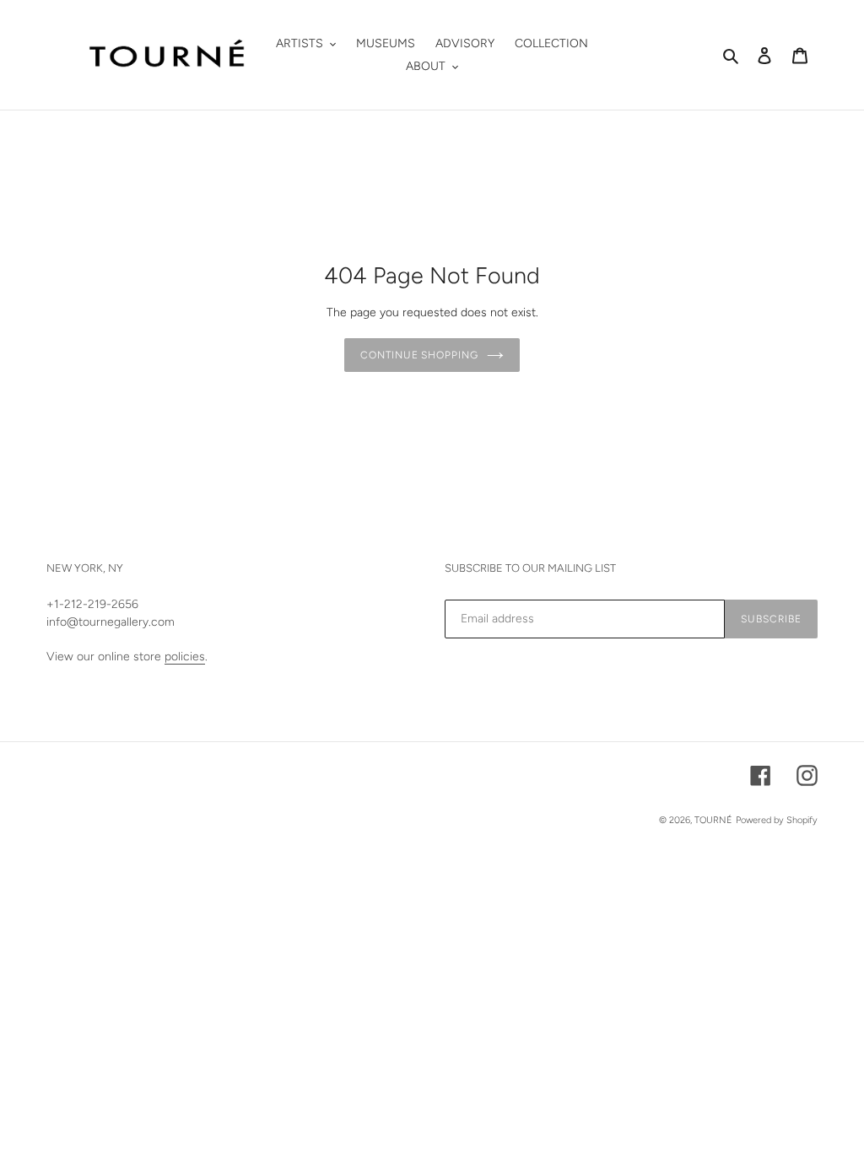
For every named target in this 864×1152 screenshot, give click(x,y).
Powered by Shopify (777, 820)
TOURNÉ (713, 820)
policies (185, 656)
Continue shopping (419, 355)
